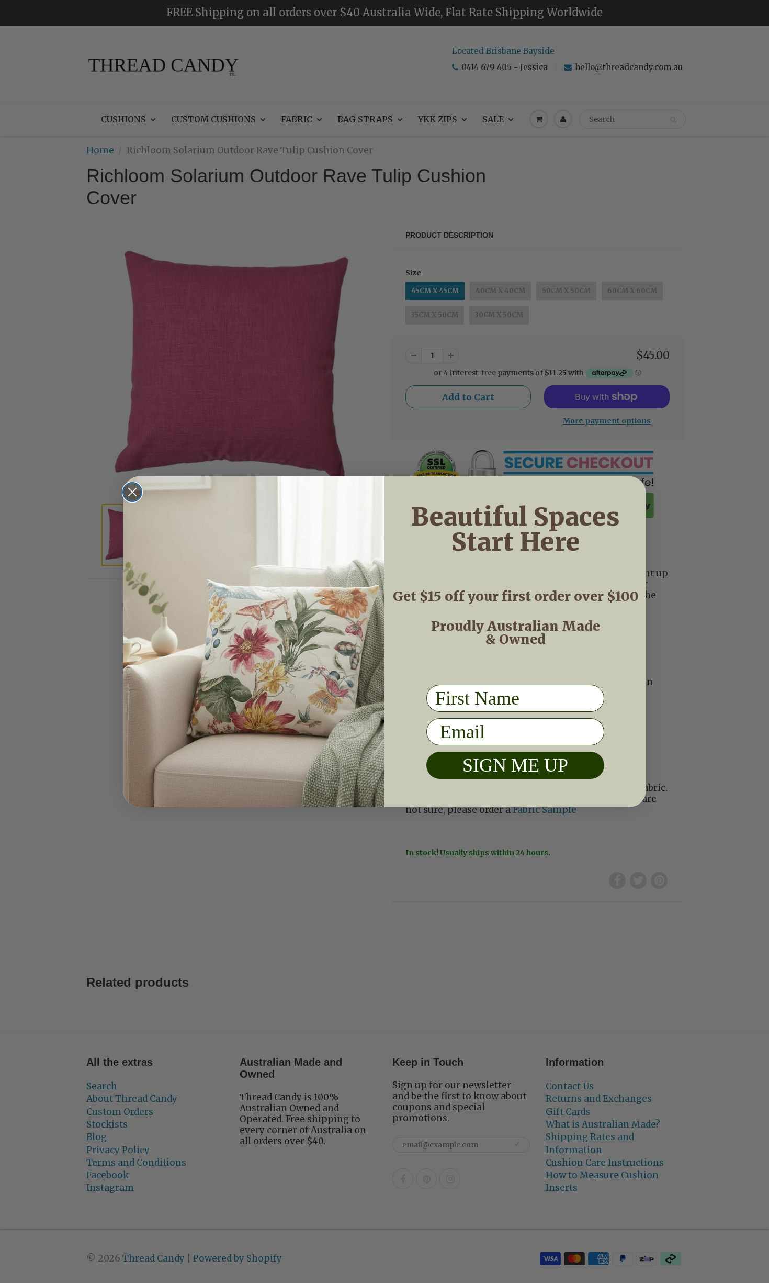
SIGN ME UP (515, 765)
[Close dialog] (132, 492)
